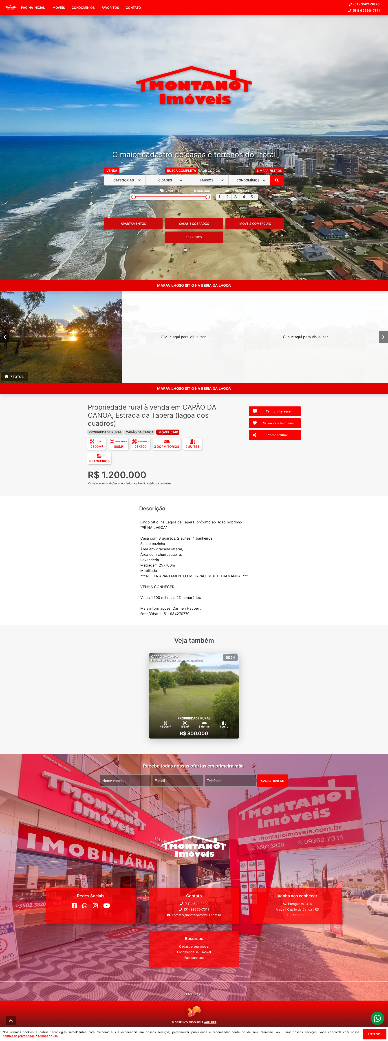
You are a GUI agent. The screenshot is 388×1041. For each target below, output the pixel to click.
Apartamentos (133, 223)
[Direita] (383, 337)
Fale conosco (194, 957)
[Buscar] (277, 180)
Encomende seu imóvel (194, 952)
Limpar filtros (269, 170)
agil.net (210, 1022)
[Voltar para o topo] (11, 1020)
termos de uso (48, 1036)
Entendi (374, 1034)
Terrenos (194, 237)
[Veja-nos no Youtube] (106, 906)
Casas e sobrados (194, 223)
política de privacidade (19, 1036)
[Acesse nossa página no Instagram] (95, 906)
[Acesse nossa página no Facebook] (74, 906)
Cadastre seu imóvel (194, 946)
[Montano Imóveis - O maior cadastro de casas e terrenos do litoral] (194, 85)
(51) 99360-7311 (366, 10)
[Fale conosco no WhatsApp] (84, 906)
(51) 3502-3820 (366, 4)
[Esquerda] (4, 337)
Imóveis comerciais (254, 223)
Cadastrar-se (272, 780)
